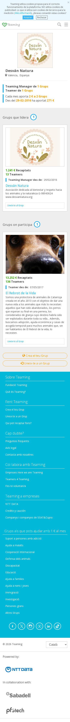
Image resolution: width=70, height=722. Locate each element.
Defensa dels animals (17, 558)
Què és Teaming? (15, 391)
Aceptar (28, 17)
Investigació (12, 599)
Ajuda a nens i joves (17, 585)
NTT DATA (11, 504)
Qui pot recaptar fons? (18, 423)
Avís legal (10, 448)
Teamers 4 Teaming (17, 479)
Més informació (23, 13)
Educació (10, 572)
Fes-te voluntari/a (15, 486)
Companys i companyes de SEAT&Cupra (28, 517)
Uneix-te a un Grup (36, 363)
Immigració (11, 592)
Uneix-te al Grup (15, 205)
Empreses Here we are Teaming (24, 472)
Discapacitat (12, 565)
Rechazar (41, 17)
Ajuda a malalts (14, 545)
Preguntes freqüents (17, 441)
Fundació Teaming (16, 385)
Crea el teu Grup (36, 356)
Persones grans (14, 606)
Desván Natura (17, 185)
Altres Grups (12, 612)
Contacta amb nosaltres (19, 454)
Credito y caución (15, 510)
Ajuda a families (14, 579)
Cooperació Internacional (20, 552)
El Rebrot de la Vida (21, 293)
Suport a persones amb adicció (23, 538)
